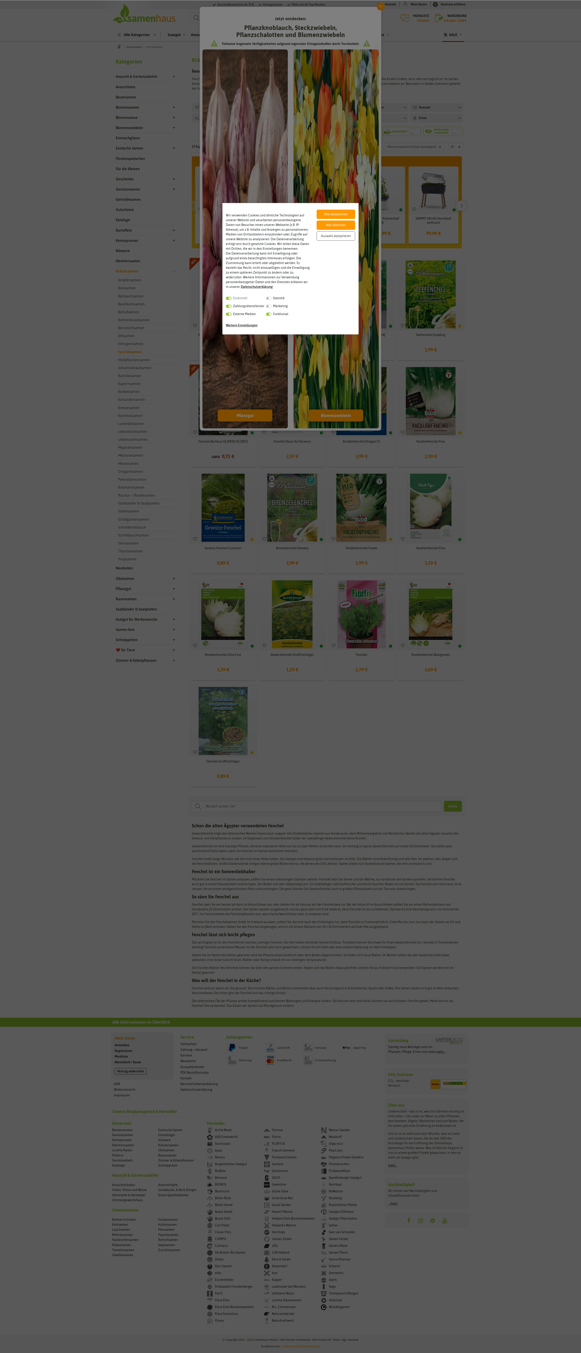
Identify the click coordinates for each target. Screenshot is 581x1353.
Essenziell (240, 298)
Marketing (280, 306)
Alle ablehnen (336, 225)
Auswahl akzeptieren (336, 236)
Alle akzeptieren (336, 214)
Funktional (280, 314)
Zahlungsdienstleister (248, 306)
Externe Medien (244, 314)
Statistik (279, 298)
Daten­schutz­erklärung (257, 287)
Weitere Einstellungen (242, 325)
